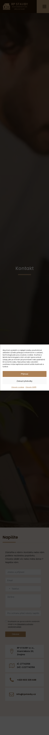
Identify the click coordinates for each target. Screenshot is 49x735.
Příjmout (24, 374)
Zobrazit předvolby (24, 381)
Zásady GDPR (30, 387)
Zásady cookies (17, 387)
